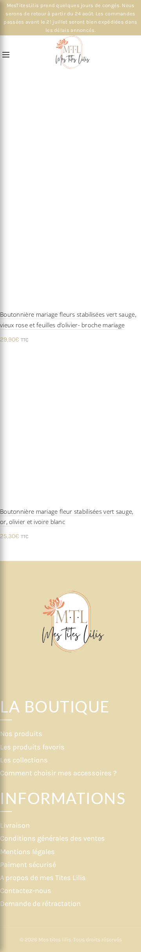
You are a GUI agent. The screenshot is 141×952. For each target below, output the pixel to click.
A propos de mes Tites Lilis (43, 877)
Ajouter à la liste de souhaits (134, 170)
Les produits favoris (32, 747)
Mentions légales (27, 851)
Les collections (24, 760)
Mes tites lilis (54, 939)
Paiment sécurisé (28, 864)
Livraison (15, 825)
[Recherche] (19, 55)
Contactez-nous (25, 890)
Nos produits (21, 733)
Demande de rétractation (40, 903)
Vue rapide (134, 184)
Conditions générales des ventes (52, 838)
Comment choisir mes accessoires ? (58, 773)
